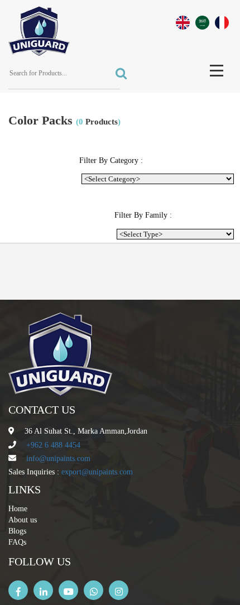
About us (22, 520)
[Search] (118, 74)
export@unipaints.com (97, 472)
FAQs (17, 542)
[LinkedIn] (43, 590)
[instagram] (118, 590)
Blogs (17, 531)
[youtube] (68, 590)
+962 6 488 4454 (53, 445)
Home (17, 509)
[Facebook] (18, 590)
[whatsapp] (93, 590)
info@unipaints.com (58, 458)
